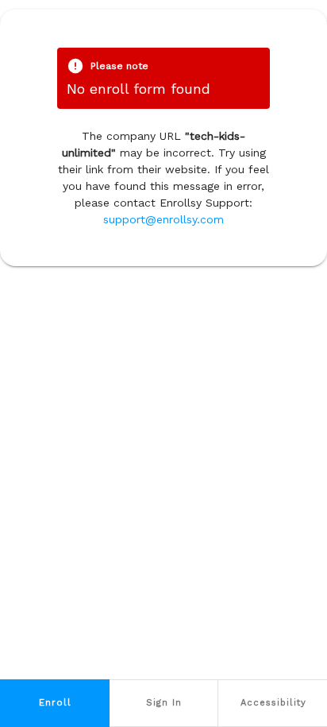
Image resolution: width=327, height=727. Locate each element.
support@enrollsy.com (163, 219)
